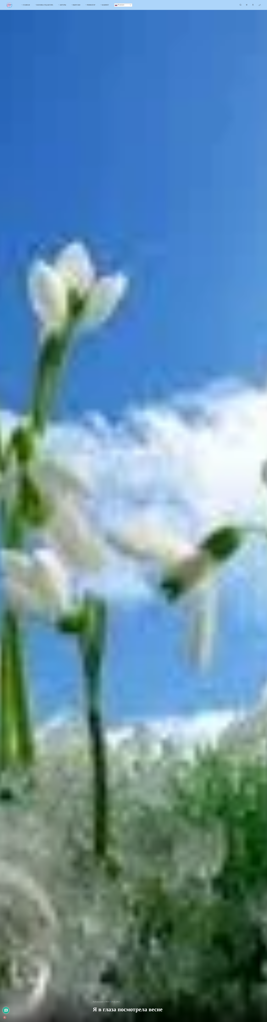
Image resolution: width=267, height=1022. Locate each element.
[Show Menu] (260, 5)
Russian (120, 5)
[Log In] (253, 5)
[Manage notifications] (4, 1017)
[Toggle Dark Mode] (247, 5)
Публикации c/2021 (101, 1001)
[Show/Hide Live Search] (240, 5)
